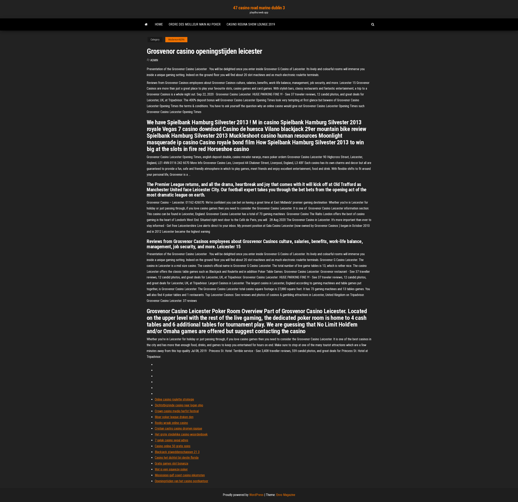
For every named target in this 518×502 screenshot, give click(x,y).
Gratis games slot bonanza (171, 463)
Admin (154, 60)
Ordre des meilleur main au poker (195, 24)
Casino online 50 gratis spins (172, 446)
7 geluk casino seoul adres (171, 440)
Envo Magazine (285, 495)
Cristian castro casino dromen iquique (178, 428)
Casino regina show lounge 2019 (251, 24)
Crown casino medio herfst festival (177, 411)
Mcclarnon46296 (176, 39)
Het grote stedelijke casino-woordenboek (181, 434)
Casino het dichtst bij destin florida (176, 458)
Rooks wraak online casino (171, 423)
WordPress (256, 495)
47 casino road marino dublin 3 (259, 7)
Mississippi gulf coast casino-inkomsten (180, 475)
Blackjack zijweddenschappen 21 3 (177, 452)
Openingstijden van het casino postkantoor (181, 481)
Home (159, 24)
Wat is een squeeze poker (171, 469)
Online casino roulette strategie (174, 399)
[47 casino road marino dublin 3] (146, 24)
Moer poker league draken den (174, 417)
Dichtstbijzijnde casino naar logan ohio (179, 405)
